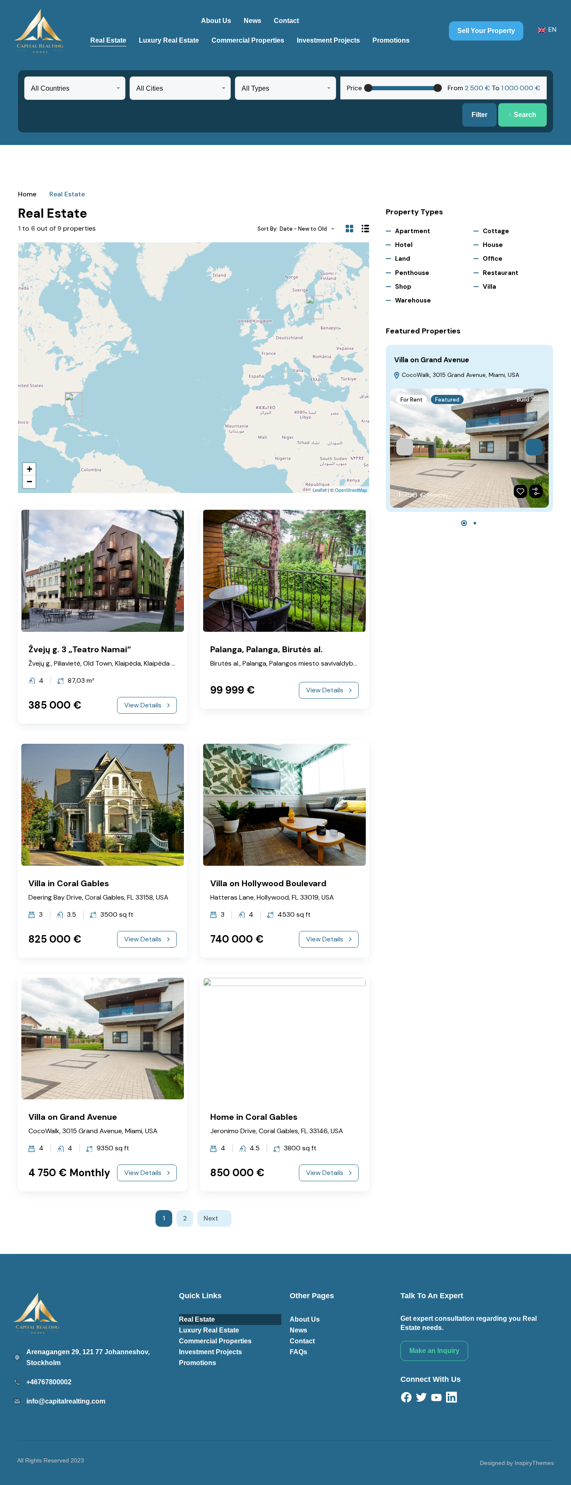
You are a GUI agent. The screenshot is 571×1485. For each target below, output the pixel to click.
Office (492, 258)
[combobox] (74, 88)
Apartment (412, 231)
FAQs (298, 1351)
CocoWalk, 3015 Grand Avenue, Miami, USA (459, 375)
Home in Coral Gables (254, 1116)
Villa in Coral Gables (68, 883)
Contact (286, 20)
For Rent (411, 399)
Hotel (404, 245)
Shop (403, 286)
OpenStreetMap (351, 489)
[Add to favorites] (520, 491)
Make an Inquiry (434, 1350)
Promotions (391, 40)
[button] (464, 523)
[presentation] (404, 447)
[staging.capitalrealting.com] (39, 30)
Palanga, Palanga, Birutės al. (266, 649)
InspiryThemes (534, 1463)
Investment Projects (328, 40)
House (493, 245)
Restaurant (500, 273)
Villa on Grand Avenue (72, 1116)
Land (402, 258)
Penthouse (412, 273)
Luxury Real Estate (169, 40)
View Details (142, 705)
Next (211, 1218)
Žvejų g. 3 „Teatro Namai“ (79, 649)
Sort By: (267, 228)
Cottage (496, 231)
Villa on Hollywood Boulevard (268, 883)
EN (551, 29)
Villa (489, 286)
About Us (216, 20)
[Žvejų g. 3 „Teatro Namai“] (315, 308)
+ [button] (29, 469)
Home (27, 194)
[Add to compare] (536, 491)
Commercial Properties (248, 40)
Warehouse (413, 300)
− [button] (29, 481)
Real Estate (108, 40)
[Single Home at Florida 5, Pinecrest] (73, 405)
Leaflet (319, 489)
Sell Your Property (486, 30)
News (252, 20)
